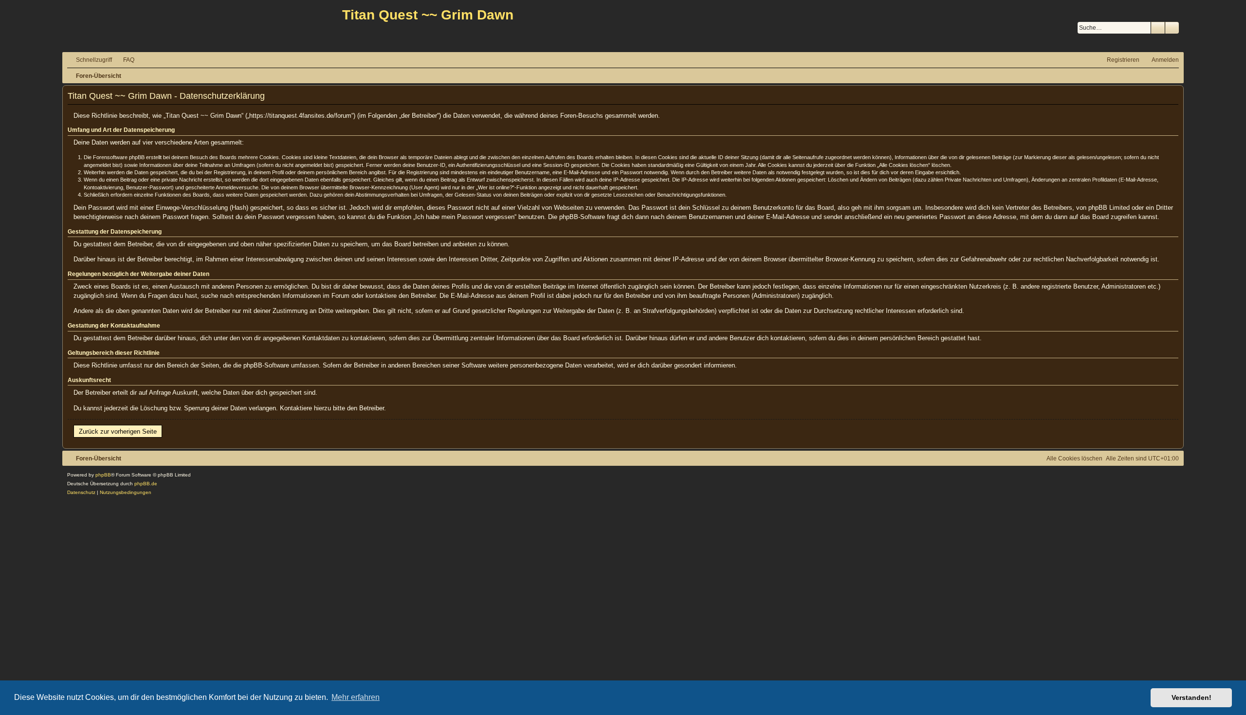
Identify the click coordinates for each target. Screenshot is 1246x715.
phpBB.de (145, 483)
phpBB (103, 474)
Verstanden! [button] (1191, 697)
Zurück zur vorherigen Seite (118, 431)
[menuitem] (124, 60)
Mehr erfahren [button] (355, 697)
